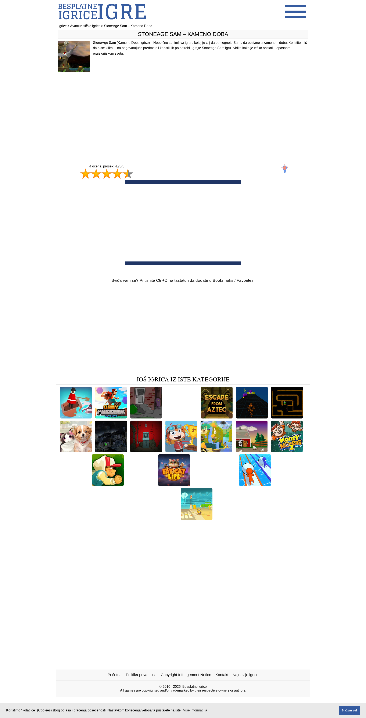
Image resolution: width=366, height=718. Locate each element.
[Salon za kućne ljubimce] (76, 450)
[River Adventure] (76, 417)
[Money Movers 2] (287, 450)
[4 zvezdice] (117, 173)
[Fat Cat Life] (174, 484)
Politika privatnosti (141, 675)
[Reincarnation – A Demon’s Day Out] (146, 417)
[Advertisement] (183, 109)
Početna (115, 675)
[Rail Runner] (108, 484)
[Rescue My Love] (181, 417)
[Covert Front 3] (141, 484)
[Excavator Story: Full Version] (242, 518)
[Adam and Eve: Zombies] (196, 518)
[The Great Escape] (252, 450)
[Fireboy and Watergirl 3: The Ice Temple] (92, 518)
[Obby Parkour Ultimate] (111, 417)
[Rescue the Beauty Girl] (214, 484)
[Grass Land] (235, 524)
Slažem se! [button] (349, 710)
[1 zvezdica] (85, 173)
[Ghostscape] (111, 450)
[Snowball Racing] (255, 484)
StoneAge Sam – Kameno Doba (183, 34)
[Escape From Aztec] (217, 417)
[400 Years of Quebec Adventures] (216, 450)
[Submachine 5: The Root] (172, 524)
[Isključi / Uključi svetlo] (284, 168)
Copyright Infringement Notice (186, 675)
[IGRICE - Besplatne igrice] (102, 22)
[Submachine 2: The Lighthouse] (146, 450)
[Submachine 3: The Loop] (154, 518)
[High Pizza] (209, 524)
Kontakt (221, 675)
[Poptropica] (181, 450)
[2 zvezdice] (96, 173)
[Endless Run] (252, 417)
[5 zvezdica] (128, 173)
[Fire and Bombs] (131, 524)
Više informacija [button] (195, 710)
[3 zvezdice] (106, 173)
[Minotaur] (287, 417)
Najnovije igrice (245, 675)
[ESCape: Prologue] (289, 518)
